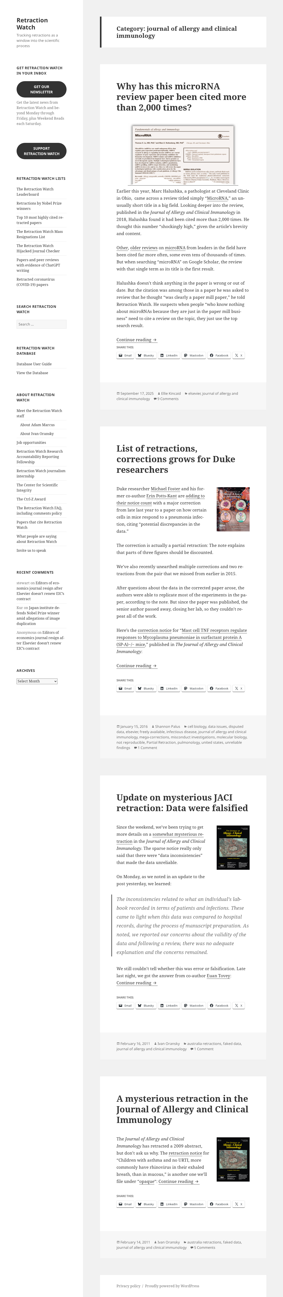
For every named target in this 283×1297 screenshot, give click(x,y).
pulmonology (189, 742)
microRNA (175, 248)
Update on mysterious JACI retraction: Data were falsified (182, 802)
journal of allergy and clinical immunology (152, 1048)
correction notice (155, 630)
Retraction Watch (32, 23)
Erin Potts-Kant (161, 496)
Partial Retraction (161, 742)
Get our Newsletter (41, 89)
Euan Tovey (218, 976)
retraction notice (185, 1153)
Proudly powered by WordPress (172, 1286)
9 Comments (168, 398)
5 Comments (204, 1247)
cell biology (197, 726)
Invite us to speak (31, 550)
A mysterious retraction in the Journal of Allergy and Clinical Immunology (183, 1108)
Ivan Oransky (169, 1043)
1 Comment (147, 747)
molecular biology (232, 737)
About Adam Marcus (37, 424)
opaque (146, 1181)
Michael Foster (165, 489)
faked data (232, 1043)
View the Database (32, 372)
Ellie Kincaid (171, 393)
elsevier (194, 393)
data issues (217, 726)
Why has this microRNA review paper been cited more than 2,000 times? (181, 96)
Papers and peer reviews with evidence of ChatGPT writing (38, 265)
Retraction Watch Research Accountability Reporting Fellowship (40, 456)
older (135, 248)
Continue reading (137, 340)
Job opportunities (31, 442)
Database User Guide (34, 364)
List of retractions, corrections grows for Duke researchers (176, 458)
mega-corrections (154, 737)
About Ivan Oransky (37, 433)
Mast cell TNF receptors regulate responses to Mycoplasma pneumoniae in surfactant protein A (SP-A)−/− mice (182, 637)
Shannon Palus (167, 726)
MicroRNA (217, 198)
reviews (150, 248)
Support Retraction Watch (41, 151)
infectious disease (181, 731)
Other (122, 248)
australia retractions (204, 1043)
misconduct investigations (193, 737)
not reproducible (131, 742)
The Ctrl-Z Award (31, 499)
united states (212, 742)
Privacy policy (128, 1286)
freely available (152, 731)
